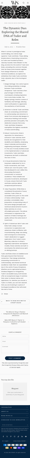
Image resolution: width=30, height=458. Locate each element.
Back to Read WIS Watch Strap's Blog (16, 301)
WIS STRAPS (12, 452)
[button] (23, 2)
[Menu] (2, 2)
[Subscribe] (28, 425)
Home (5, 23)
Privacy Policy (16, 365)
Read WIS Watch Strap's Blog (16, 23)
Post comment (15, 358)
